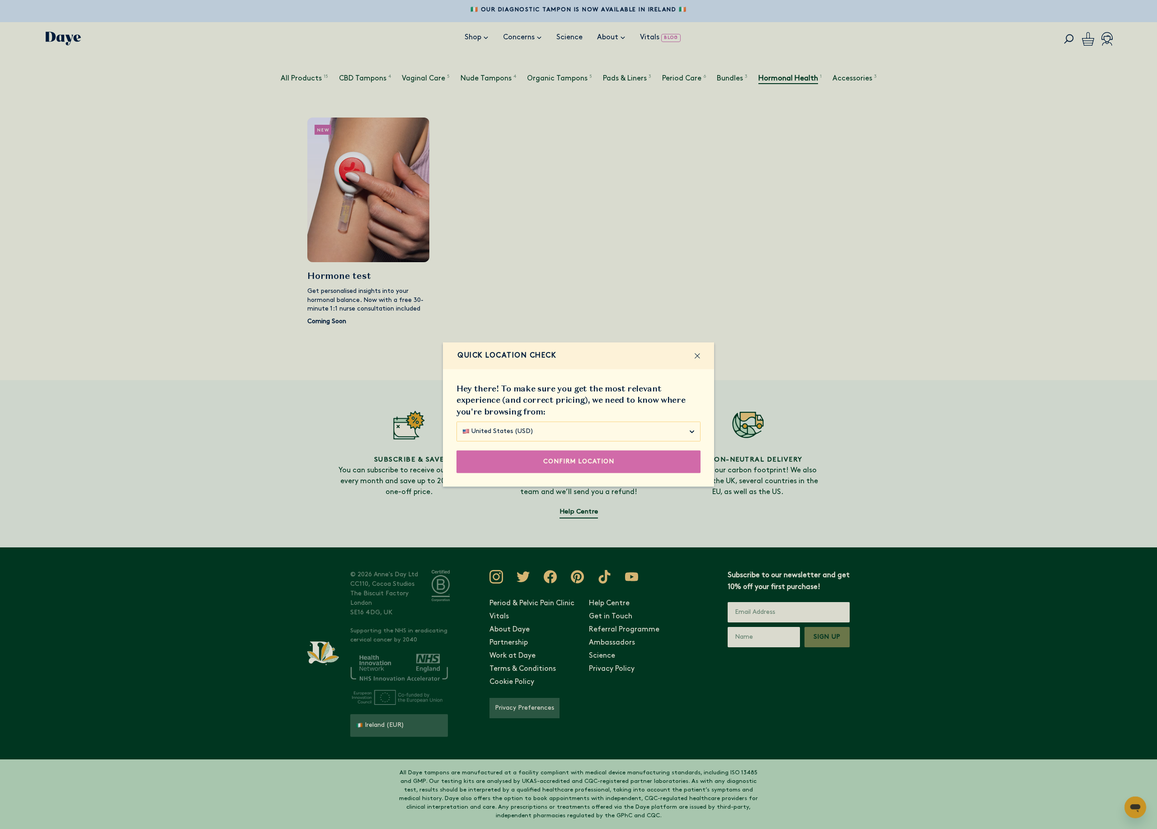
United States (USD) (502, 431)
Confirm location (578, 461)
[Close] (697, 355)
